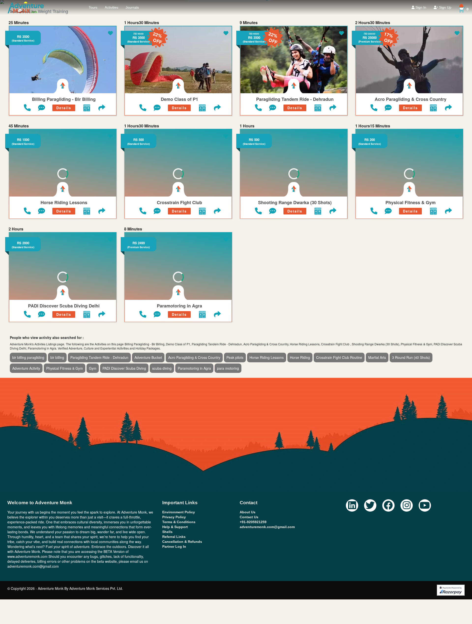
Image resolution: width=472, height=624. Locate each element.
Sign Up (444, 7)
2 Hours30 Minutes (372, 22)
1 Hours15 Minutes (372, 126)
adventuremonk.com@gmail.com (267, 527)
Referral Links (174, 537)
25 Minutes (19, 22)
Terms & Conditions (178, 522)
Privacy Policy (174, 517)
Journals (132, 7)
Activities (111, 7)
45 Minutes (19, 126)
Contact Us (249, 517)
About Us (247, 512)
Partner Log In (174, 546)
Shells (167, 532)
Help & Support (175, 527)
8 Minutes (133, 229)
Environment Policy (178, 512)
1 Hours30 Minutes (141, 22)
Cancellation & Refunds (182, 542)
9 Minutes (249, 22)
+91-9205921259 (253, 522)
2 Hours (16, 229)
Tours (93, 7)
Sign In (420, 7)
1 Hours (247, 126)
